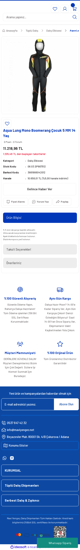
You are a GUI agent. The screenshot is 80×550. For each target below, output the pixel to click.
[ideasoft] (18, 547)
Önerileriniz (13, 263)
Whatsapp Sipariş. (60, 543)
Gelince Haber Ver (39, 189)
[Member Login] (65, 9)
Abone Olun (66, 404)
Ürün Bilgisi (14, 217)
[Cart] (75, 9)
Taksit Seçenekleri (18, 249)
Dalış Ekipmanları (30, 518)
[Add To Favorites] (7, 123)
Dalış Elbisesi (35, 160)
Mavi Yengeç (14, 518)
